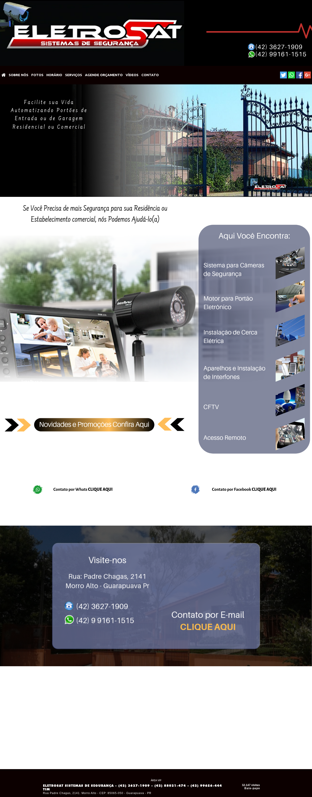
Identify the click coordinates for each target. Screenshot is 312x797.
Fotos (37, 75)
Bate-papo (252, 788)
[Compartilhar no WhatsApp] (291, 75)
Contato (150, 75)
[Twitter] (283, 75)
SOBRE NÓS (18, 75)
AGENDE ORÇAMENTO (104, 75)
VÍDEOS (132, 75)
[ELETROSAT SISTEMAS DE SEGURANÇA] (3, 75)
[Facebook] (299, 75)
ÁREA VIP (156, 780)
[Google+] (307, 75)
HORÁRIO (54, 75)
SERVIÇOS (73, 75)
